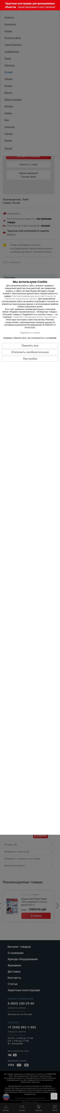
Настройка (30, 358)
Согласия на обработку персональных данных (30, 297)
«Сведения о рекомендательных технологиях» (34, 317)
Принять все (30, 345)
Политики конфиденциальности (27, 296)
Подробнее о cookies (30, 333)
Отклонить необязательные (30, 352)
